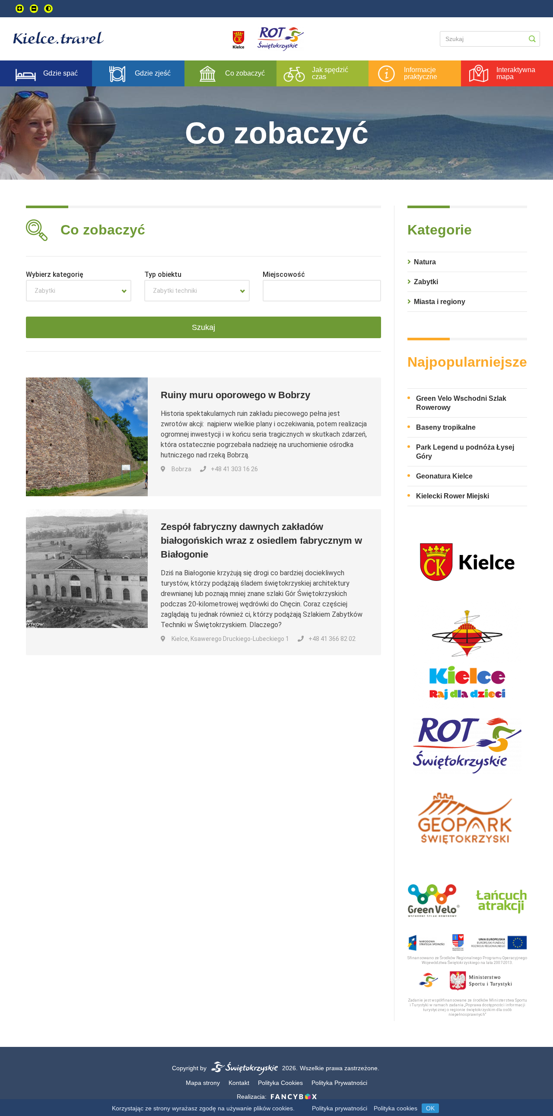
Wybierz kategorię (54, 274)
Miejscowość (284, 274)
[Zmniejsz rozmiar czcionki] (34, 8)
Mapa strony (203, 1082)
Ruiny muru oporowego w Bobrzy (235, 395)
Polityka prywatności (339, 1108)
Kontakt (239, 1082)
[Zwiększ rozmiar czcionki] (20, 8)
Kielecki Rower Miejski (452, 496)
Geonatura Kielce (444, 476)
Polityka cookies (395, 1108)
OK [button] (430, 1108)
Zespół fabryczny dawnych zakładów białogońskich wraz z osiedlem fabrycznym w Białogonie (261, 540)
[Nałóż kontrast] (48, 8)
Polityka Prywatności (339, 1082)
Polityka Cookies (280, 1082)
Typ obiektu (162, 274)
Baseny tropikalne (446, 427)
